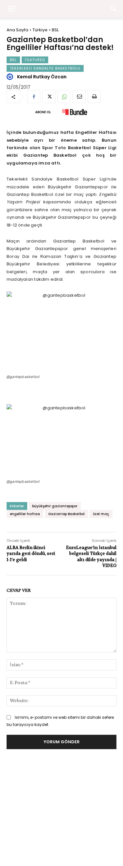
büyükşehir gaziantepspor (54, 506)
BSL (55, 30)
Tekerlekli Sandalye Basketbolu (45, 68)
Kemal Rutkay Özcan (42, 76)
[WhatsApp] (64, 96)
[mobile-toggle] (11, 9)
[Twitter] (48, 96)
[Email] (79, 96)
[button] (114, 9)
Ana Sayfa (17, 30)
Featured (35, 59)
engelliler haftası (25, 514)
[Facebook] (33, 96)
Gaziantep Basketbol (66, 514)
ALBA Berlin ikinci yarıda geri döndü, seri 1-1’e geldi (31, 553)
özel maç (101, 514)
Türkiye (40, 30)
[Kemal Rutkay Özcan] (11, 76)
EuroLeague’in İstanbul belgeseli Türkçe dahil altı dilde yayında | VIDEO (91, 556)
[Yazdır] (94, 96)
